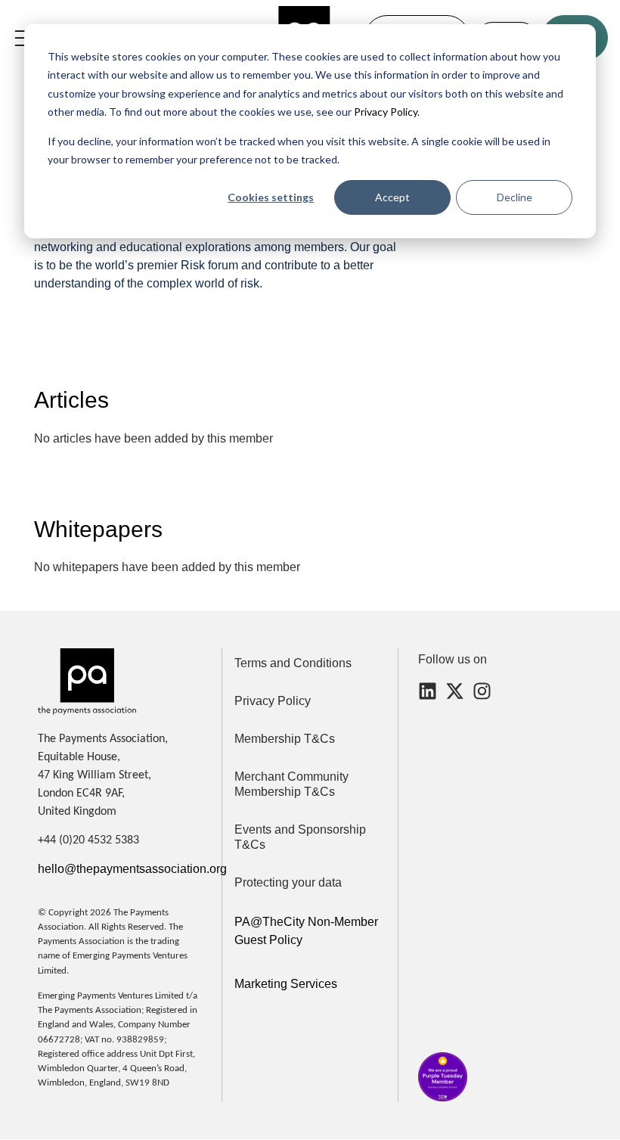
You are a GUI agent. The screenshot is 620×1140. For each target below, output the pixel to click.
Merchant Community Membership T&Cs (291, 784)
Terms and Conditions (293, 663)
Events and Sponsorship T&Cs (300, 837)
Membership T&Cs (284, 738)
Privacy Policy (384, 111)
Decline (514, 197)
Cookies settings (271, 197)
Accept (392, 197)
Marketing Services (285, 983)
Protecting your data (288, 882)
